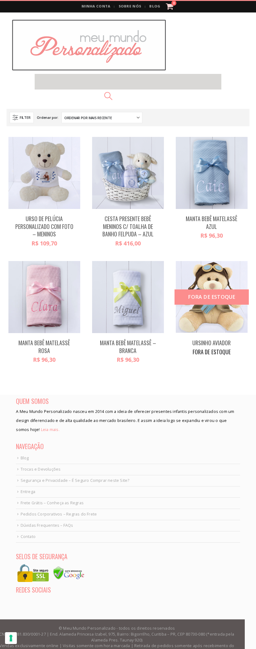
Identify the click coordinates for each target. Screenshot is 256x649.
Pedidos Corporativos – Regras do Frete (59, 514)
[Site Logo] (89, 45)
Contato (28, 536)
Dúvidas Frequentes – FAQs (47, 525)
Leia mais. (50, 429)
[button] (128, 82)
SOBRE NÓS (130, 6)
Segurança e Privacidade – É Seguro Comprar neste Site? (75, 480)
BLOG (154, 6)
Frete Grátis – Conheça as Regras (52, 503)
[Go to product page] (44, 173)
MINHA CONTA (95, 6)
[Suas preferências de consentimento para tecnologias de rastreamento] (11, 638)
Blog (25, 458)
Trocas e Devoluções (41, 469)
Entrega (28, 491)
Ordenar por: (47, 117)
